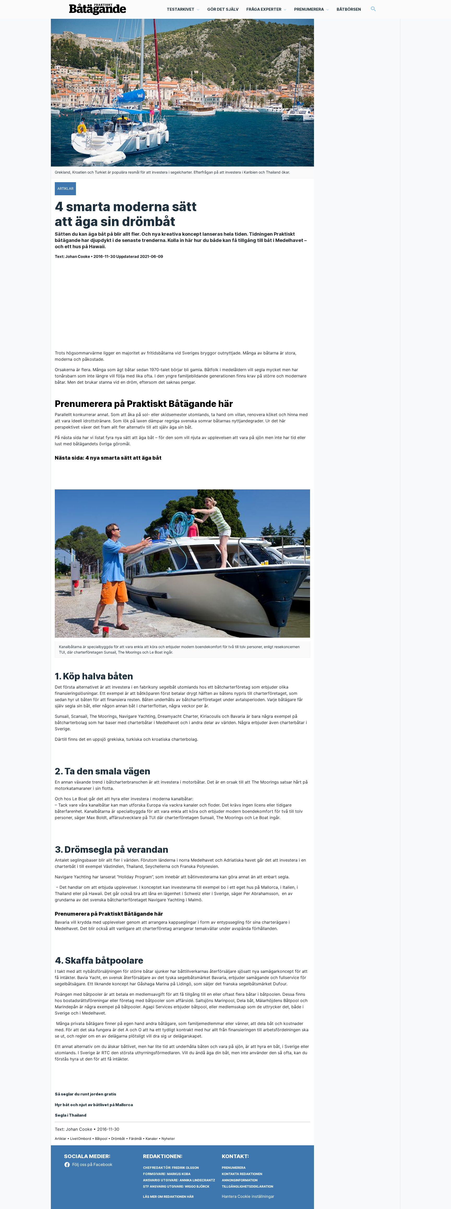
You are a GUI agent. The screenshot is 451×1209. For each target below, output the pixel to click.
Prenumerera (234, 1168)
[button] (373, 9)
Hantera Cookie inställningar (248, 1196)
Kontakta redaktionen (242, 1174)
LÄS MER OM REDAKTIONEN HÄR (168, 1197)
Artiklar (60, 1138)
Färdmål (135, 1138)
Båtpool (101, 1138)
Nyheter (168, 1138)
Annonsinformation (240, 1180)
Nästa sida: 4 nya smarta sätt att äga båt (108, 458)
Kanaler (152, 1138)
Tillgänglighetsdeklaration (247, 1186)
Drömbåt (118, 1138)
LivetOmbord (80, 1138)
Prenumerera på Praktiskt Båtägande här (144, 403)
